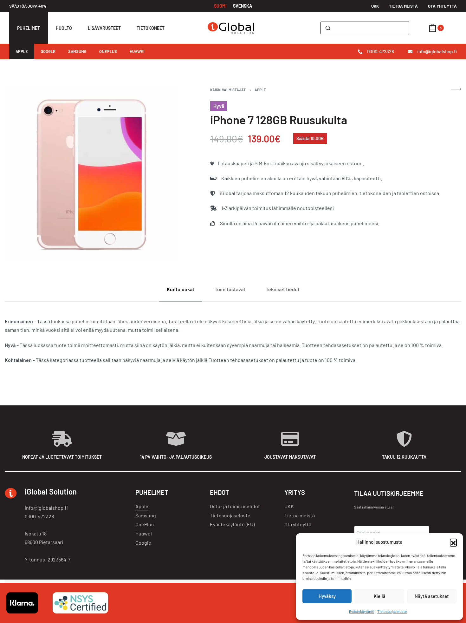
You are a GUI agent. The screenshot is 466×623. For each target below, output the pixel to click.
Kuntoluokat (180, 289)
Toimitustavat (230, 289)
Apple (260, 90)
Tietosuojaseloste (392, 611)
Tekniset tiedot (283, 289)
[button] (453, 542)
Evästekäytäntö (361, 611)
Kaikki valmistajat (228, 90)
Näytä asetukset (432, 596)
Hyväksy (327, 596)
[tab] (180, 289)
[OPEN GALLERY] (91, 174)
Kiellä (379, 596)
